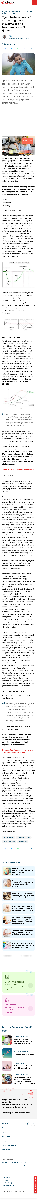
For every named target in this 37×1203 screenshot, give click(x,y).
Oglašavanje (6, 1177)
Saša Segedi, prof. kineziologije (19, 38)
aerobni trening (8, 837)
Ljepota (4, 1132)
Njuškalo (12, 1165)
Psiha (4, 1128)
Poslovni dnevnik (16, 1162)
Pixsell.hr (5, 1168)
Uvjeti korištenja (7, 1183)
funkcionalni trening (23, 837)
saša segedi (23, 841)
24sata (19, 1165)
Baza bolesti (6, 1149)
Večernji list (5, 1162)
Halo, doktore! (7, 1141)
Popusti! (25, 1165)
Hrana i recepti (7, 1136)
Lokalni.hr (5, 1165)
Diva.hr (25, 1162)
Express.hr (12, 1168)
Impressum (5, 1180)
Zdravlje (5, 1123)
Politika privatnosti (8, 1186)
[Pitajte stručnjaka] (35, 1184)
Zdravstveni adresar (9, 1145)
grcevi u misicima (9, 841)
